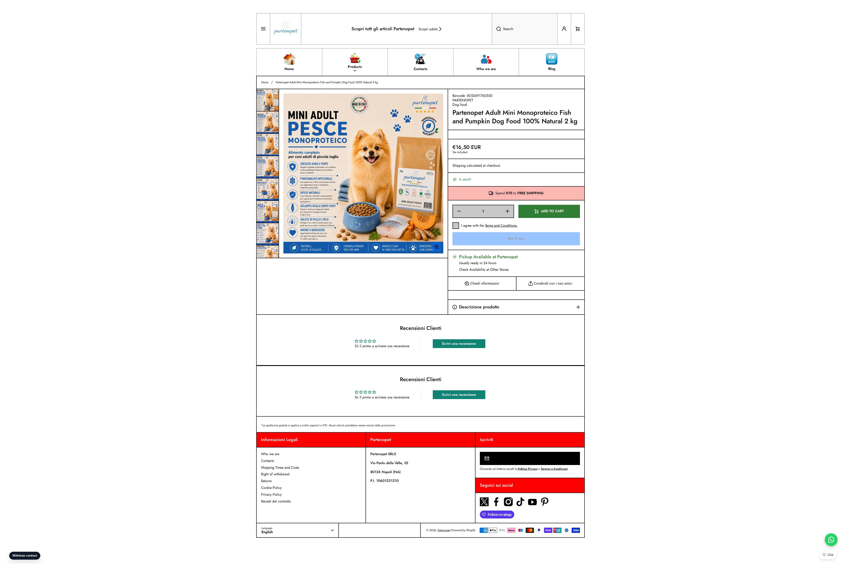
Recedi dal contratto (276, 501)
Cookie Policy (271, 487)
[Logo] (285, 29)
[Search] (496, 29)
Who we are (270, 453)
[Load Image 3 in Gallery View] (268, 145)
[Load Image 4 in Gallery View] (268, 167)
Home (264, 82)
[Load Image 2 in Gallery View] (268, 122)
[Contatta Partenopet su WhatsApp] (831, 539)
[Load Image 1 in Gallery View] (268, 100)
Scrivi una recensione (459, 343)
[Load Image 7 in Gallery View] (268, 234)
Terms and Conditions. (501, 225)
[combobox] (525, 29)
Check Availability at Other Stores (484, 269)
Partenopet (444, 530)
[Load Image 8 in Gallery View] (268, 256)
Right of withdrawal (275, 474)
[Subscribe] (573, 458)
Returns (266, 480)
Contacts (267, 460)
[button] (577, 29)
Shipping (459, 165)
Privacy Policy (271, 494)
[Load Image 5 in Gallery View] (268, 189)
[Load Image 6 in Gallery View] (268, 212)
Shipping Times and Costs (280, 467)
